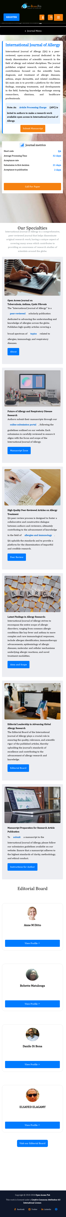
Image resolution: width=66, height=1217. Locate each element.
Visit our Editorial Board (32, 1143)
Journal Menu (33, 30)
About (13, 351)
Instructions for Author (22, 866)
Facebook (20, 1209)
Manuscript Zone (19, 450)
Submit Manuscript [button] (33, 128)
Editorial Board (18, 767)
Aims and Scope (18, 664)
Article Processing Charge (33, 107)
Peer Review (16, 557)
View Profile (31, 943)
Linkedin (47, 1209)
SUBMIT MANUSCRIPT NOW (22, 1169)
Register (11, 17)
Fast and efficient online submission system (28, 1161)
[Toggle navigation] (58, 17)
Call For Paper (32, 186)
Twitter (34, 1209)
